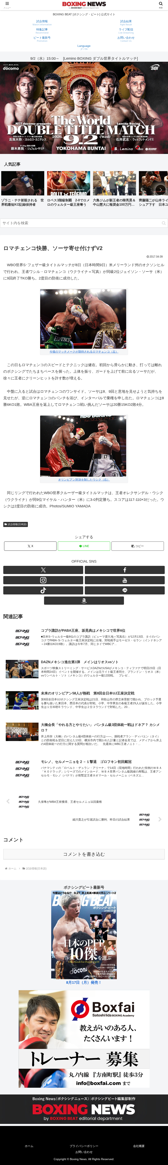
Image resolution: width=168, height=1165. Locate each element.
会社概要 (139, 1146)
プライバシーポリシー (84, 1146)
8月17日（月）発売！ (84, 982)
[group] (22, 190)
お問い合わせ (84, 1152)
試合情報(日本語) (17, 524)
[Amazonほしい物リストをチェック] (84, 601)
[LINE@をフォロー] (125, 590)
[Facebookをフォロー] (125, 570)
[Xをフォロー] (43, 570)
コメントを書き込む (84, 854)
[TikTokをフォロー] (43, 590)
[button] (161, 190)
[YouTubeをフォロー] (125, 580)
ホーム (29, 1146)
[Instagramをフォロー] (43, 580)
